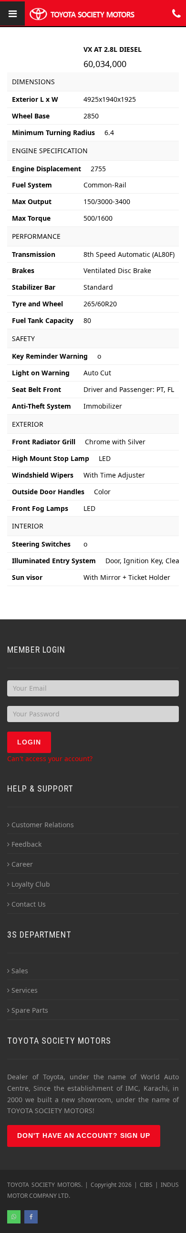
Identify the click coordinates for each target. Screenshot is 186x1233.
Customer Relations (42, 824)
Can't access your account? (50, 758)
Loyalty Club (30, 884)
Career (22, 864)
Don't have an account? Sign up (83, 1135)
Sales (19, 970)
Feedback (26, 844)
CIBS (146, 1185)
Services (24, 990)
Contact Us (28, 904)
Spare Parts (29, 1010)
